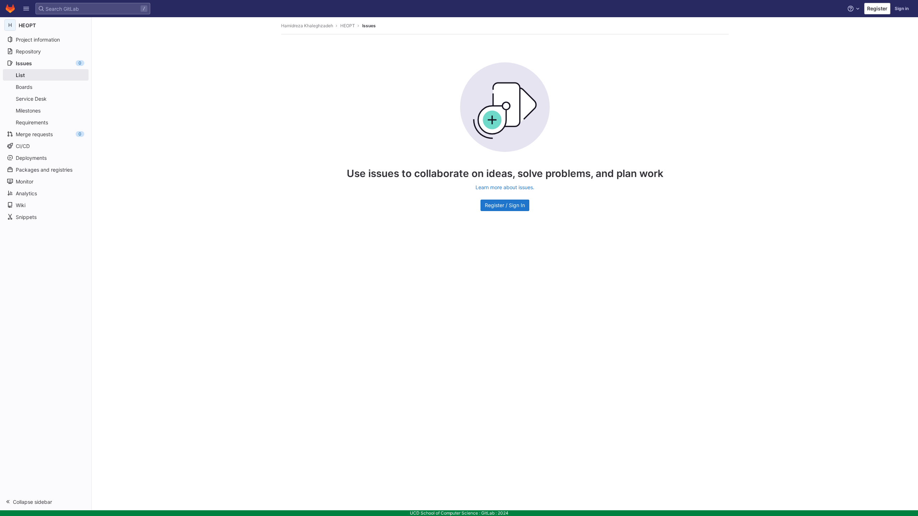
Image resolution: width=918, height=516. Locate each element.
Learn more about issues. (504, 187)
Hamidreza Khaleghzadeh (307, 25)
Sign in (902, 8)
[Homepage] (10, 8)
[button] (26, 8)
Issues (369, 25)
